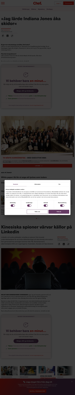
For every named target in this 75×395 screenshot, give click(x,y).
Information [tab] (37, 184)
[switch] (29, 205)
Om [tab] (59, 184)
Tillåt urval (37, 211)
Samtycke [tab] (15, 184)
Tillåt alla (59, 211)
